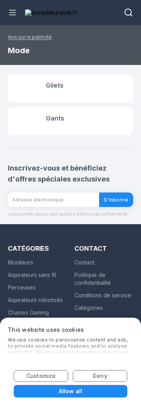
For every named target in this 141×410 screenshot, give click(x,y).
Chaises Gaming (28, 312)
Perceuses (22, 287)
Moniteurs (20, 262)
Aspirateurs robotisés (35, 300)
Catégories (88, 307)
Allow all (70, 391)
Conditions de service (102, 295)
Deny (100, 375)
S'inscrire (116, 200)
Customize (41, 375)
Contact (84, 262)
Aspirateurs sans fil (32, 275)
